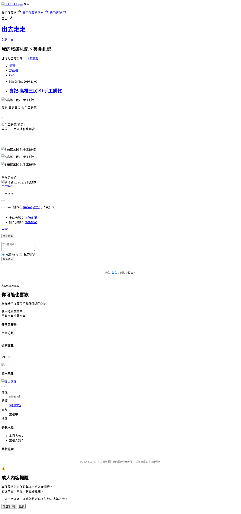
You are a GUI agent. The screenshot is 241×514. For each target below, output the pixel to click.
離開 (21, 506)
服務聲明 (156, 461)
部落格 (13, 70)
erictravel (7, 185)
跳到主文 (8, 39)
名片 (12, 75)
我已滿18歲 (9, 506)
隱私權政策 (142, 461)
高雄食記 (31, 222)
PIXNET (92, 461)
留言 (36, 207)
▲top (5, 228)
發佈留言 (8, 259)
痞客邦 (27, 207)
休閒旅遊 (32, 58)
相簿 (12, 66)
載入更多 (8, 236)
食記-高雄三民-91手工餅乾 (35, 90)
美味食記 (31, 217)
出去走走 (14, 29)
